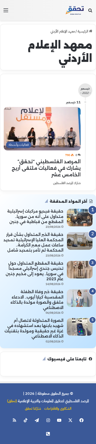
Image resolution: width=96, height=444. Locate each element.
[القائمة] (5, 12)
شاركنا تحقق (33, 408)
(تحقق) (12, 401)
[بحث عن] (90, 12)
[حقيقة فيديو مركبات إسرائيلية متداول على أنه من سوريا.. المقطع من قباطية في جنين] (80, 217)
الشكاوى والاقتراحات (57, 408)
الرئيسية (83, 31)
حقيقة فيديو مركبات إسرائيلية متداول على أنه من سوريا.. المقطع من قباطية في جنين (35, 216)
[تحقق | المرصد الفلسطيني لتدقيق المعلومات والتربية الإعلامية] (74, 10)
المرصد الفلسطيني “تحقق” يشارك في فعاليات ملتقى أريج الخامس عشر (46, 168)
